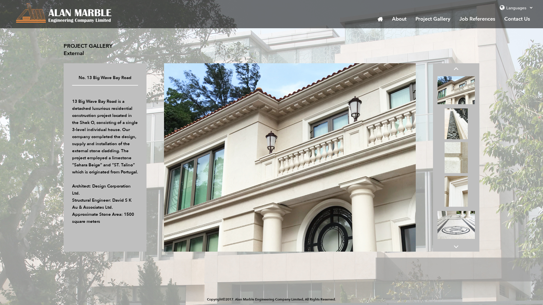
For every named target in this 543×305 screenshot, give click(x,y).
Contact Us (517, 19)
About (399, 19)
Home (380, 19)
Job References (477, 19)
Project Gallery (432, 19)
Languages (502, 9)
